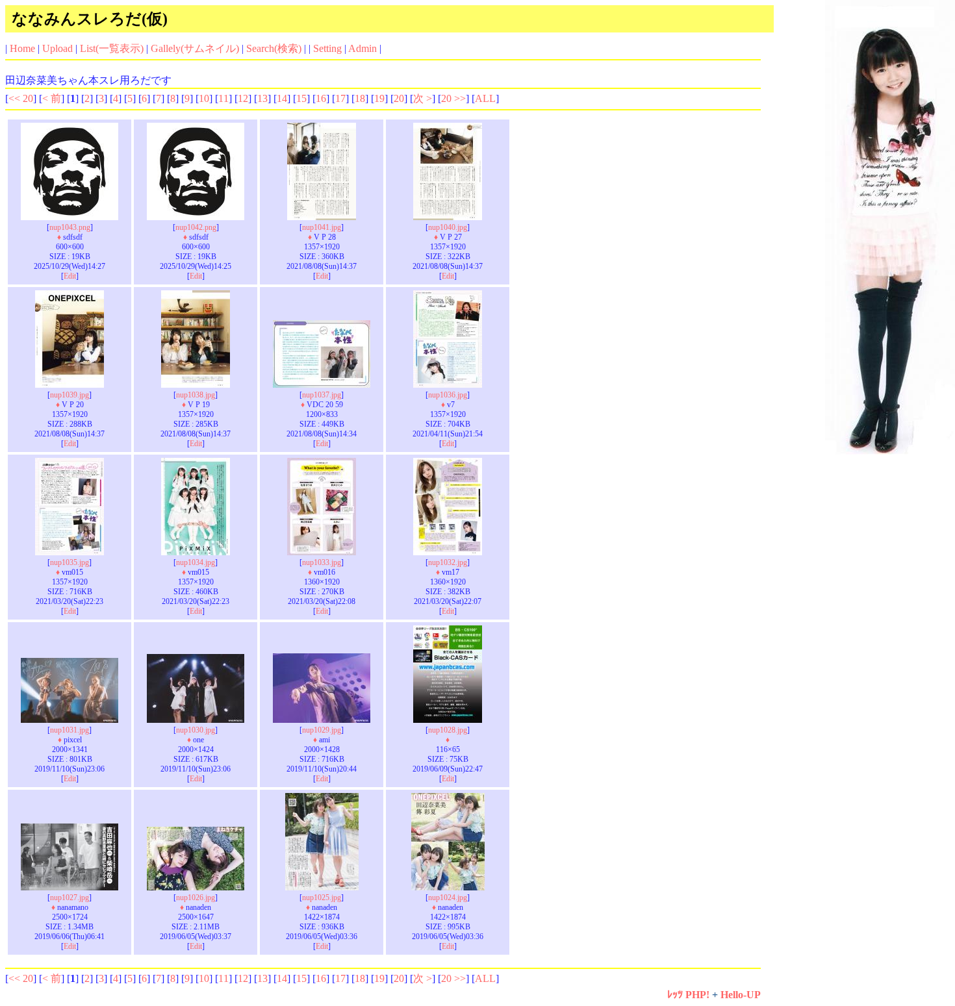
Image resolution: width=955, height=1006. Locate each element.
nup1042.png (195, 227)
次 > (422, 98)
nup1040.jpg (447, 227)
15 (301, 98)
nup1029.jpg (321, 730)
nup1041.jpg (321, 227)
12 (243, 98)
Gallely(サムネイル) (195, 48)
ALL (485, 98)
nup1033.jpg (321, 562)
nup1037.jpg (321, 394)
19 (379, 98)
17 (340, 98)
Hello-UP (740, 994)
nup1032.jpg (447, 562)
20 (399, 98)
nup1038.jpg (195, 394)
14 (282, 98)
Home (22, 48)
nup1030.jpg (195, 730)
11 (223, 98)
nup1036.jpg (447, 394)
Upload (57, 48)
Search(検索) (273, 48)
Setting (327, 48)
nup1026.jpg (195, 897)
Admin (362, 48)
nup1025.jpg (321, 897)
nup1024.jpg (447, 897)
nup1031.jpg (69, 730)
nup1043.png (69, 227)
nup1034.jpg (195, 562)
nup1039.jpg (69, 394)
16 (321, 98)
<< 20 (20, 98)
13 (262, 98)
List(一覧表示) (112, 48)
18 (360, 98)
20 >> (453, 98)
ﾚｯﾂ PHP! (688, 994)
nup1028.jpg (447, 730)
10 (204, 98)
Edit (70, 276)
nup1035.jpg (69, 562)
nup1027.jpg (69, 897)
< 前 (51, 98)
